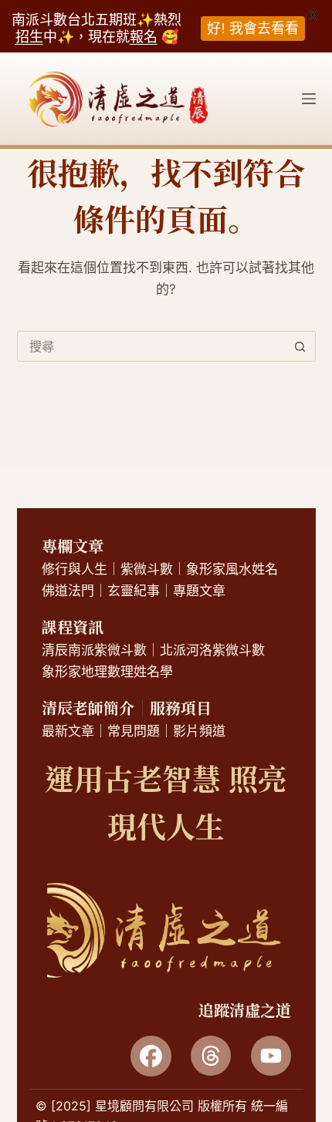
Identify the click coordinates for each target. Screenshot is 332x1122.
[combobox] (152, 346)
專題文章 (199, 590)
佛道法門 (68, 590)
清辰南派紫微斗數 (94, 650)
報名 (144, 36)
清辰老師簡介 (88, 707)
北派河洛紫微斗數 (212, 650)
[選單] (309, 99)
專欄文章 (72, 545)
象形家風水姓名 (232, 569)
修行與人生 (74, 569)
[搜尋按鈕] (300, 346)
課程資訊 (72, 626)
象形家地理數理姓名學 (107, 671)
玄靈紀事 (133, 590)
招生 (29, 36)
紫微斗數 (146, 569)
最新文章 (68, 731)
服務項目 (181, 707)
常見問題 (133, 731)
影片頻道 (199, 731)
